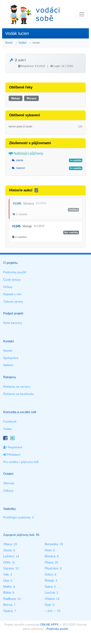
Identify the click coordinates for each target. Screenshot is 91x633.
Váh (6, 574)
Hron (48, 550)
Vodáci (22, 42)
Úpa (6, 580)
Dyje (48, 604)
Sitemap (8, 483)
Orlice (49, 574)
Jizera (7, 550)
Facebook (10, 421)
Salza (48, 586)
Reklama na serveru (16, 386)
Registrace (14, 447)
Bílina (7, 592)
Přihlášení (13, 454)
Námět (7, 350)
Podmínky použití (14, 272)
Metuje (15, 98)
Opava (7, 611)
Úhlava (49, 598)
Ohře (6, 562)
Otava (49, 562)
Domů (8, 42)
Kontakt (8, 341)
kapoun (20, 167)
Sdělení (8, 365)
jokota (19, 160)
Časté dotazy (12, 279)
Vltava (7, 544)
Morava (31, 98)
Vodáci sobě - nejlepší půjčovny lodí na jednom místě (35, 14)
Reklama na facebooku (18, 393)
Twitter (7, 429)
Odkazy (8, 490)
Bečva (7, 604)
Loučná (50, 592)
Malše (7, 586)
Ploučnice (51, 568)
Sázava (8, 568)
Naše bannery (12, 322)
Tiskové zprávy (13, 301)
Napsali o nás (12, 294)
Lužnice (8, 556)
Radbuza (9, 598)
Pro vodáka (10, 462)
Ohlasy (7, 287)
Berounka (51, 544)
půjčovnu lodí (30, 462)
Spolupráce (10, 358)
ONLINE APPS (49, 624)
